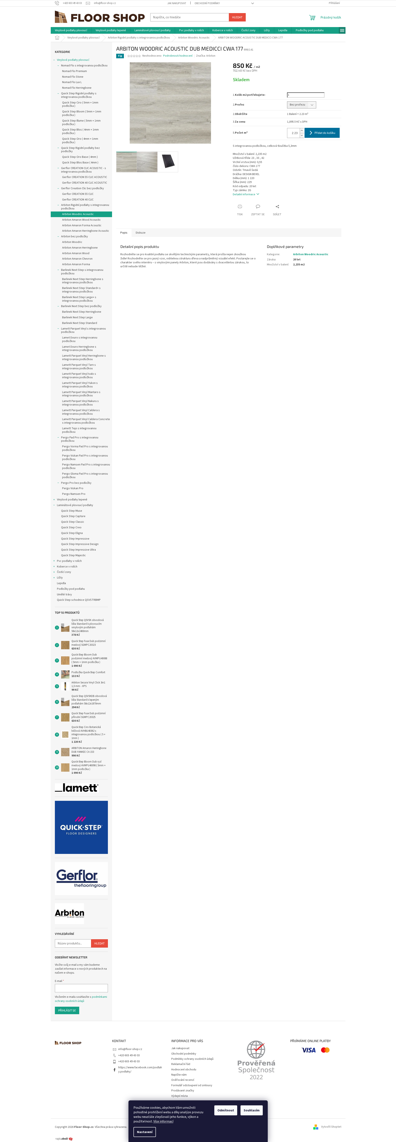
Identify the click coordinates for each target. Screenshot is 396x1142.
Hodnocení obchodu (183, 1069)
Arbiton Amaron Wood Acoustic (81, 220)
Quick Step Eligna (72, 533)
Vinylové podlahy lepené (72, 500)
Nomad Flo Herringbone (76, 88)
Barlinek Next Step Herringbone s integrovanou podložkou (82, 281)
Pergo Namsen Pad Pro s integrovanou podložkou (86, 466)
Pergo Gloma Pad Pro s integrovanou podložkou (85, 475)
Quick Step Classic (72, 522)
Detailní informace (244, 194)
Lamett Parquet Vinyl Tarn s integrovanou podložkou (79, 367)
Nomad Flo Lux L (72, 82)
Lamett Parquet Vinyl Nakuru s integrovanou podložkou (80, 403)
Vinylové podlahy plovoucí (73, 60)
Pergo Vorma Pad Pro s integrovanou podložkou (85, 448)
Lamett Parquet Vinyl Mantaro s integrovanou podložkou (81, 394)
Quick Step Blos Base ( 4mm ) (80, 162)
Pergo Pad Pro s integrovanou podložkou (79, 439)
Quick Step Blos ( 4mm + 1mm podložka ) (80, 131)
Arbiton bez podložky (74, 236)
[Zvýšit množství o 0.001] (302, 130)
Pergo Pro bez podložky (76, 483)
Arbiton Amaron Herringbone (80, 248)
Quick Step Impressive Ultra (78, 550)
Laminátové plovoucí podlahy (75, 505)
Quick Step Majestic (73, 555)
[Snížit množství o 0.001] (302, 135)
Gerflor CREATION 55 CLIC (78, 194)
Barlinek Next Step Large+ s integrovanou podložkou (79, 299)
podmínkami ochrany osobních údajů (81, 999)
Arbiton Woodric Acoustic (78, 214)
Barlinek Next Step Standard (79, 323)
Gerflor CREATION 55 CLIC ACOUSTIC (84, 177)
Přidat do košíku (325, 132)
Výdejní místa (179, 1096)
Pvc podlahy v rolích (69, 561)
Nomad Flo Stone (72, 77)
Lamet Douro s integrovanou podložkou (79, 339)
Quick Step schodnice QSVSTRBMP (79, 600)
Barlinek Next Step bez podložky (81, 306)
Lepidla (61, 583)
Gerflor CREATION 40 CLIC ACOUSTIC (84, 183)
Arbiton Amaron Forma (76, 264)
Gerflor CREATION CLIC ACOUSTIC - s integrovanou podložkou (83, 170)
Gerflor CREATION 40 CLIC (78, 200)
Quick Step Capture (73, 516)
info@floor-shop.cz (130, 1049)
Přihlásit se (67, 1010)
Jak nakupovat (176, 3)
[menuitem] (71, 30)
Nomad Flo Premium (74, 71)
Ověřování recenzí (182, 1080)
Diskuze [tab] (141, 233)
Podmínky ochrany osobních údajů (192, 1059)
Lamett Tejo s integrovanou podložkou (79, 430)
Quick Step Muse (71, 511)
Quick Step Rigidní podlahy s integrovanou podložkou (78, 95)
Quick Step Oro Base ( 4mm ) (80, 157)
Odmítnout (225, 1110)
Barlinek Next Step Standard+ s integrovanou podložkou (81, 290)
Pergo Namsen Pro (73, 494)
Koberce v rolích (67, 567)
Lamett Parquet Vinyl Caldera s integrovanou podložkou (81, 412)
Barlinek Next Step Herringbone (81, 312)
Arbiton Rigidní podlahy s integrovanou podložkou (85, 207)
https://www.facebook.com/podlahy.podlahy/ (140, 1069)
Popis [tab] (123, 233)
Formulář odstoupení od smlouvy (191, 1085)
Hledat (237, 17)
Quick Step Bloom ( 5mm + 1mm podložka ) (81, 113)
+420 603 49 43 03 (129, 1055)
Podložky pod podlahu (71, 589)
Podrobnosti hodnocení (177, 56)
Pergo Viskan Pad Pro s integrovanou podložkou (85, 457)
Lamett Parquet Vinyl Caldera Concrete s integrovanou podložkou (86, 421)
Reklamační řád (180, 1064)
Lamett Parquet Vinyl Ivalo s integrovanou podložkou (79, 375)
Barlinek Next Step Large (77, 317)
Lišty (60, 578)
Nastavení (144, 1132)
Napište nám (179, 1075)
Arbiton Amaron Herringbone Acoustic (85, 231)
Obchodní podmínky (207, 3)
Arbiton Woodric (72, 242)
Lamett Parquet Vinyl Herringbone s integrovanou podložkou (84, 357)
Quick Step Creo (71, 527)
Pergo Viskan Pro (72, 488)
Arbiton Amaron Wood (75, 253)
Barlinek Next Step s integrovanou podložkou (82, 272)
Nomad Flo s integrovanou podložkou (84, 65)
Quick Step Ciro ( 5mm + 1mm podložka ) (80, 104)
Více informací (163, 1121)
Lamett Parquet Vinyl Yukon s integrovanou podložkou (80, 385)
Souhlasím (252, 1110)
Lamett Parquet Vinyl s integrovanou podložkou (83, 330)
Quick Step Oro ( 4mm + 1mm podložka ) (80, 140)
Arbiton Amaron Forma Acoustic (81, 225)
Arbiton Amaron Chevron (77, 259)
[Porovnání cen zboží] (64, 1139)
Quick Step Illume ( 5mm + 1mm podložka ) (81, 122)
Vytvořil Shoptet (331, 1127)
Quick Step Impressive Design (80, 544)
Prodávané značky (182, 1091)
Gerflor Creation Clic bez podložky (82, 188)
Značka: (205, 56)
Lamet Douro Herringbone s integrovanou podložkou (79, 348)
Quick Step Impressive (75, 539)
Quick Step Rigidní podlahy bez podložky (80, 150)
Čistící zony (64, 572)
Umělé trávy (64, 594)
